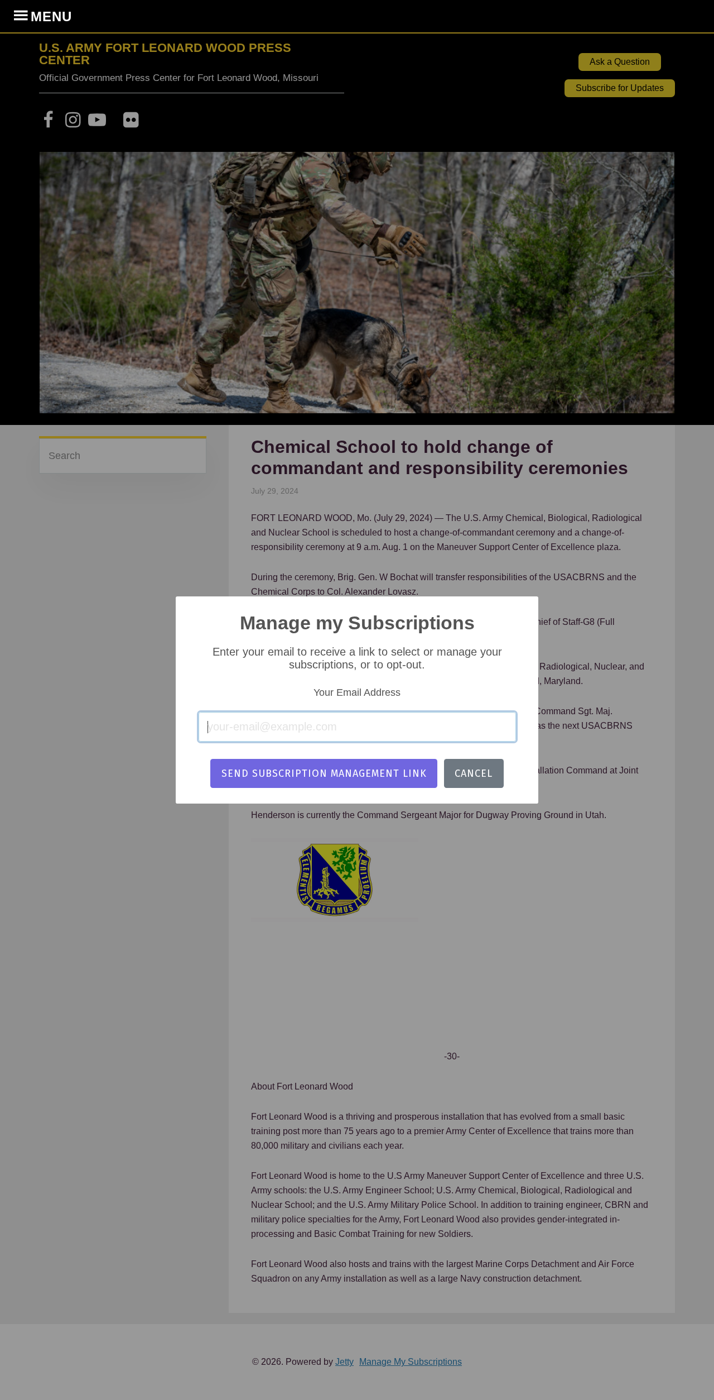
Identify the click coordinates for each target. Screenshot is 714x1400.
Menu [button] (51, 16)
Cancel (474, 773)
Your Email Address (357, 692)
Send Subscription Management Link (324, 773)
